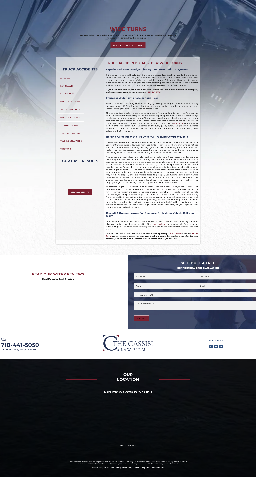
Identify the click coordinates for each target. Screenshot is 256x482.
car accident (160, 224)
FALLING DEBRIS (67, 94)
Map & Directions (128, 445)
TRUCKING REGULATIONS (71, 141)
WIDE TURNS (65, 149)
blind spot (178, 123)
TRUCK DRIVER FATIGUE (70, 133)
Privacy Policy (121, 468)
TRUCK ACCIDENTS (80, 69)
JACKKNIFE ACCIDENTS (70, 110)
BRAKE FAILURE (66, 86)
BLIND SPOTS (66, 78)
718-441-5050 (154, 92)
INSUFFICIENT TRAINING (70, 102)
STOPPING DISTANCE (69, 125)
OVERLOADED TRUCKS (70, 117)
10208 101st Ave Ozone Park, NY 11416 (128, 391)
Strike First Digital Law (155, 468)
